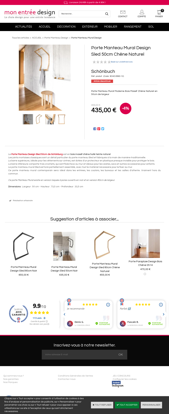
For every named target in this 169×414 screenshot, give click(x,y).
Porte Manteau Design (56, 38)
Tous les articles (20, 38)
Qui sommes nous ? (13, 376)
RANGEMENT (133, 26)
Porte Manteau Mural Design (86, 38)
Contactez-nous (66, 379)
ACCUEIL (44, 26)
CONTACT (122, 16)
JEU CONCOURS (121, 376)
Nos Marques (10, 382)
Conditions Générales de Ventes (75, 376)
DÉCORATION (66, 26)
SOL (151, 26)
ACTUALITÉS (23, 26)
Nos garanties (10, 379)
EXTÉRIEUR (90, 26)
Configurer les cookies (124, 379)
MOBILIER (110, 26)
